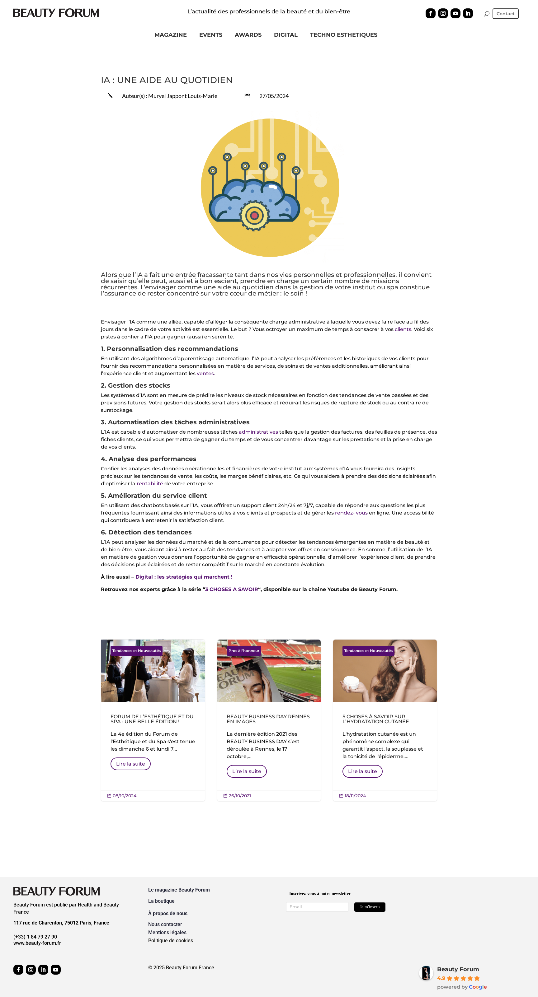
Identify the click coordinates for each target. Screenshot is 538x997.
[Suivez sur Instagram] (443, 13)
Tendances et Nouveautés (136, 650)
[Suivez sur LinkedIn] (468, 13)
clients (403, 329)
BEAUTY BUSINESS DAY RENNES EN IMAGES (269, 720)
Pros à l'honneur (244, 650)
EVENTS (210, 35)
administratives (258, 432)
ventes (205, 373)
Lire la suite (130, 764)
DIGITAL (286, 35)
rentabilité (150, 484)
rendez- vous (351, 513)
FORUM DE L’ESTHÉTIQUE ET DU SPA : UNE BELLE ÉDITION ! (153, 720)
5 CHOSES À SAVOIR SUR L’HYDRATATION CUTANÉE (385, 720)
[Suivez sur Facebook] (431, 13)
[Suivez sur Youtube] (455, 13)
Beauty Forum (458, 969)
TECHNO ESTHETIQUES (343, 35)
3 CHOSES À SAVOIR (231, 589)
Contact (506, 14)
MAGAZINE (170, 35)
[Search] (486, 13)
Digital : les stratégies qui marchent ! (184, 577)
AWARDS (248, 35)
